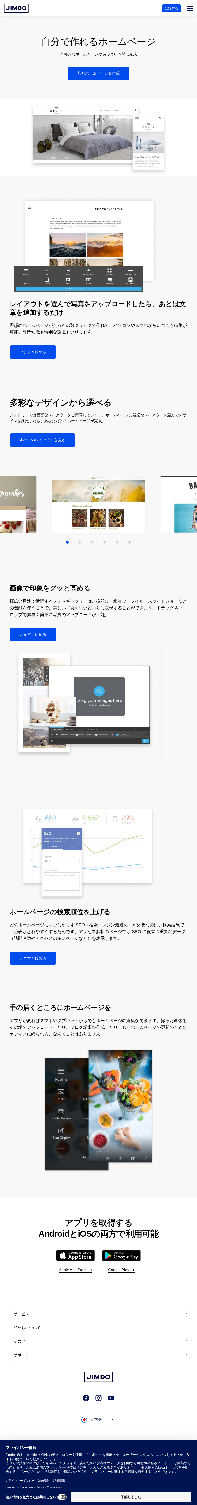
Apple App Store (73, 1270)
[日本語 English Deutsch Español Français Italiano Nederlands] (98, 1424)
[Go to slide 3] (92, 542)
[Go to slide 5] (117, 542)
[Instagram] (98, 1398)
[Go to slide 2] (79, 542)
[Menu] (190, 8)
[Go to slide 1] (67, 542)
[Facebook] (86, 1398)
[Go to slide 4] (104, 542)
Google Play (118, 1270)
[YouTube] (111, 1398)
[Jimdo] (16, 8)
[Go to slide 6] (129, 542)
